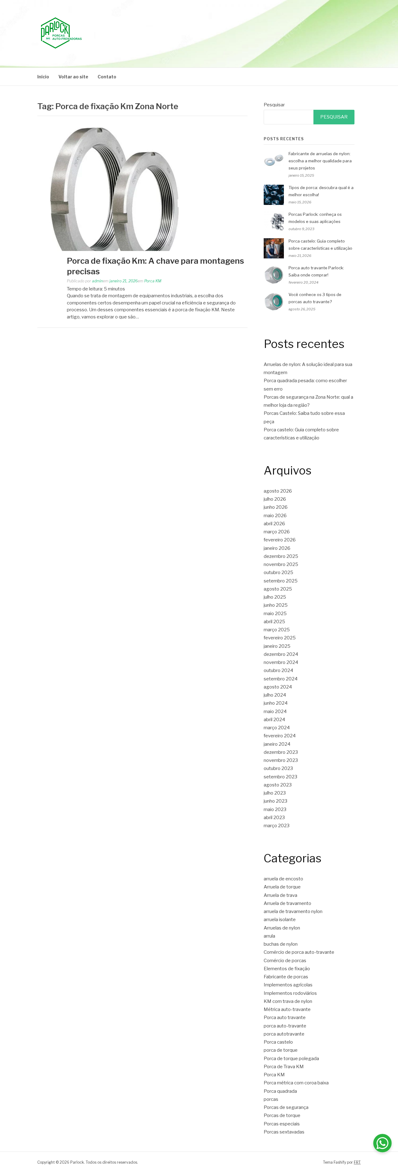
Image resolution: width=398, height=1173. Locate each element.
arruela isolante (280, 919)
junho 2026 (276, 507)
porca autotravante (284, 1034)
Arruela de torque (282, 887)
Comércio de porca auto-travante (299, 952)
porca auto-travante (285, 1026)
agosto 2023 (278, 785)
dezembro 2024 (281, 654)
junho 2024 (276, 703)
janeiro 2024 (277, 744)
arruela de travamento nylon (293, 911)
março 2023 (276, 825)
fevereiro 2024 (280, 736)
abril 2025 (274, 621)
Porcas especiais (282, 1124)
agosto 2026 (278, 491)
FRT (357, 1162)
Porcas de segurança (286, 1107)
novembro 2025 (281, 564)
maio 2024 (275, 711)
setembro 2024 (281, 679)
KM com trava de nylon (288, 1001)
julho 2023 (275, 793)
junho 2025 (276, 605)
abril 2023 (274, 817)
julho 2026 (275, 499)
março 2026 (277, 532)
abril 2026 (274, 523)
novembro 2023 (281, 760)
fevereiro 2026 (280, 540)
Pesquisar (274, 105)
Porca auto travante (285, 1017)
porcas (271, 1099)
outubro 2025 (278, 572)
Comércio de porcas (285, 960)
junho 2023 (275, 801)
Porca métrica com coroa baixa (296, 1083)
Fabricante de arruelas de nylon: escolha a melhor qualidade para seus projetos (320, 160)
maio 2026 (275, 515)
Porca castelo (278, 1042)
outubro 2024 (278, 670)
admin (97, 281)
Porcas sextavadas (284, 1132)
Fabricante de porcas (286, 977)
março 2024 (277, 727)
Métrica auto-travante (287, 1009)
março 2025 (277, 630)
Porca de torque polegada (291, 1058)
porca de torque (281, 1050)
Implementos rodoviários (290, 993)
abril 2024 (274, 719)
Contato (107, 76)
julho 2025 (275, 597)
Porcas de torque (282, 1115)
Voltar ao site (73, 76)
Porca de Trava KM (284, 1066)
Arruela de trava (280, 895)
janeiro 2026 (277, 548)
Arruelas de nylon (282, 928)
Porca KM (152, 281)
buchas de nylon (281, 944)
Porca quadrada (280, 1091)
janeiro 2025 (277, 646)
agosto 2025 (278, 589)
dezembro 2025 (281, 556)
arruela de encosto (283, 879)
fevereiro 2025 (280, 638)
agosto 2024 (278, 687)
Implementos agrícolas (288, 985)
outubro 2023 (278, 768)
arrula (269, 936)
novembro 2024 (281, 662)
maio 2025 (275, 613)
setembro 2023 (280, 777)
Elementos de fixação (287, 968)
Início (43, 76)
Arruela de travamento (287, 903)
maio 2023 (275, 809)
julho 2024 (275, 695)
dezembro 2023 (281, 752)
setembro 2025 (281, 581)
